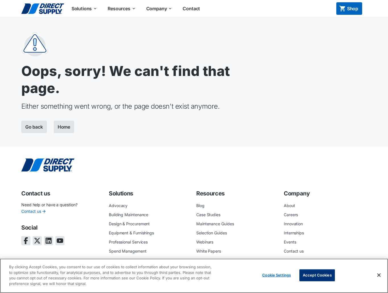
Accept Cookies (317, 275)
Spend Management (128, 251)
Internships (294, 232)
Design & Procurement (129, 223)
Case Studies (208, 214)
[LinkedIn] (48, 240)
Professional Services (128, 242)
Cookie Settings (276, 275)
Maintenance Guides (215, 223)
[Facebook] (25, 240)
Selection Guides (211, 232)
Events (290, 242)
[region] (194, 276)
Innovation (293, 223)
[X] (37, 240)
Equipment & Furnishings (131, 232)
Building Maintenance (128, 214)
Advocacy (118, 205)
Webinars (204, 242)
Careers (291, 214)
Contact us (31, 211)
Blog (200, 205)
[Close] (379, 275)
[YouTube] (60, 240)
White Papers (208, 251)
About (289, 205)
